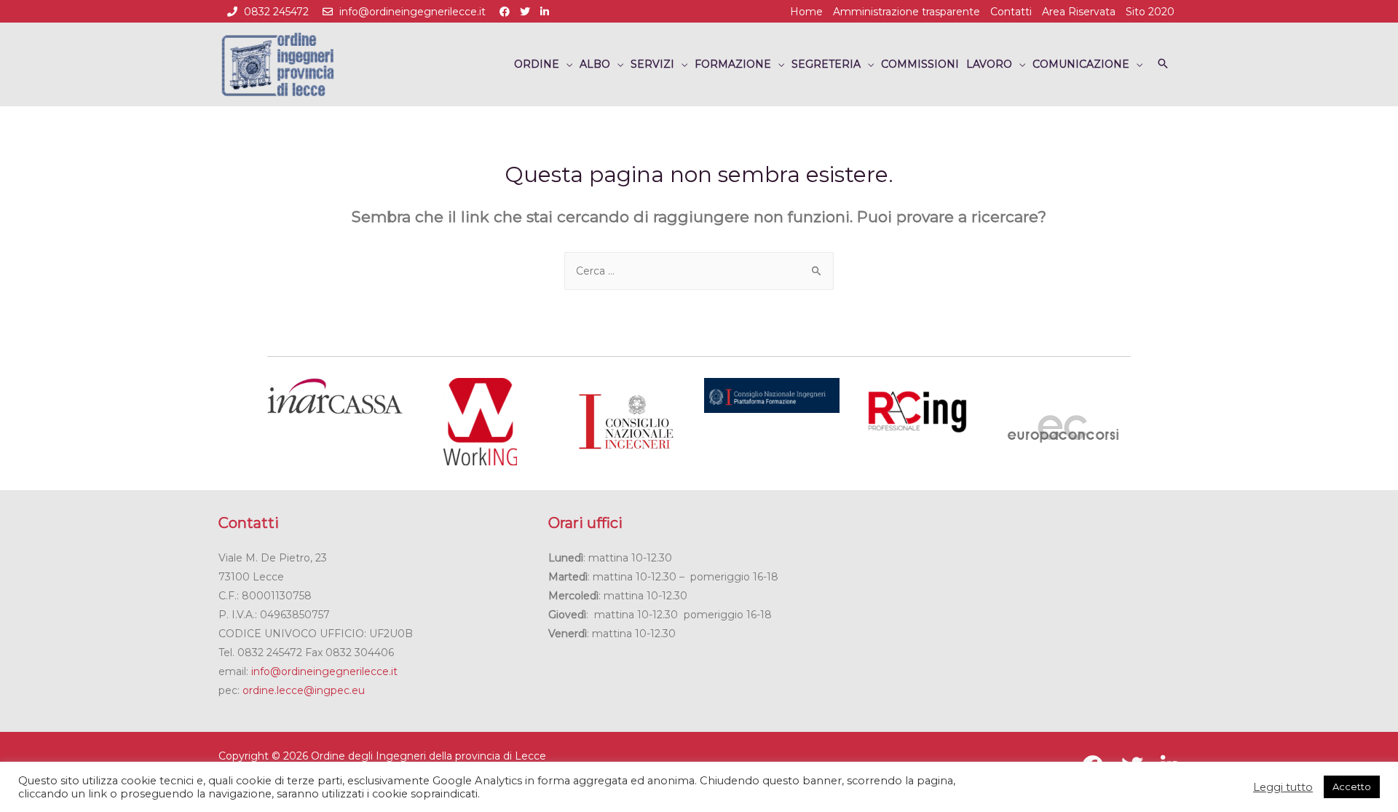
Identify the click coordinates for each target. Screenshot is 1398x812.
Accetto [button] (1351, 786)
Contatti (1011, 11)
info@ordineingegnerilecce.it (412, 11)
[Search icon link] (1162, 64)
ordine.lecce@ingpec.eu (303, 690)
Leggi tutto (1283, 787)
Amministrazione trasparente (906, 11)
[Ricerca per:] (699, 270)
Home (806, 11)
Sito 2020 (1150, 11)
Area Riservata (1078, 11)
